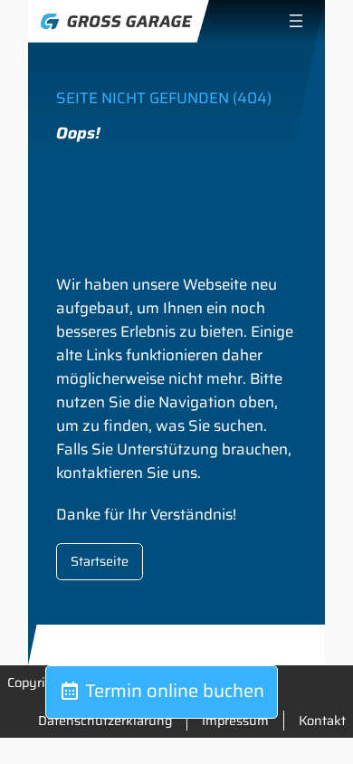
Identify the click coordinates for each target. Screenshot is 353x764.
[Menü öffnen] (296, 21)
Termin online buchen (172, 690)
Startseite (100, 561)
